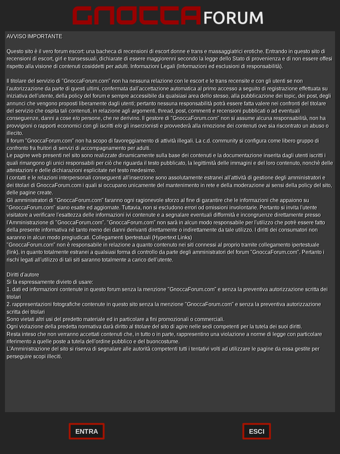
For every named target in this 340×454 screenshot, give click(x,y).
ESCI (256, 431)
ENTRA (86, 431)
